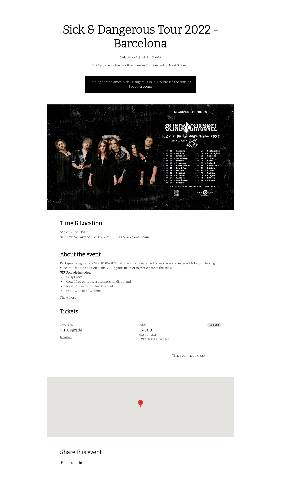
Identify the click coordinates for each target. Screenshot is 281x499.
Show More (68, 297)
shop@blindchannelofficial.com (140, 494)
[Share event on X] (71, 462)
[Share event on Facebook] (62, 462)
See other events (141, 86)
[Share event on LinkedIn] (80, 462)
